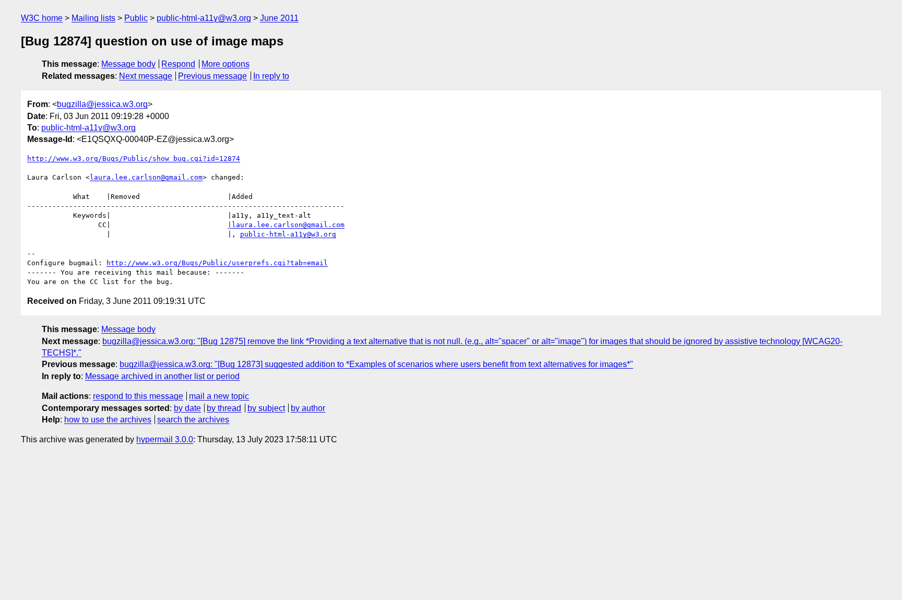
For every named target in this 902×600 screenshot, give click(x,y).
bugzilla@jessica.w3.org (102, 104)
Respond (178, 64)
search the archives (193, 419)
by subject (266, 408)
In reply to (271, 76)
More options (225, 64)
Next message (145, 76)
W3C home (42, 18)
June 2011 (279, 18)
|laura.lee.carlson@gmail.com (286, 225)
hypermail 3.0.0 (164, 439)
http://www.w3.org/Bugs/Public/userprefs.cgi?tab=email (217, 263)
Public (136, 18)
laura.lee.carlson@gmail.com (146, 177)
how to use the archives (107, 419)
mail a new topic (219, 396)
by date (187, 408)
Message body (128, 64)
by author (308, 408)
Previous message (212, 76)
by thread (224, 408)
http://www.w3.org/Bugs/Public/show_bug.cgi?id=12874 (133, 158)
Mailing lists (93, 18)
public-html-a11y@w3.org (204, 18)
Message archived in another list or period (162, 376)
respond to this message (138, 396)
